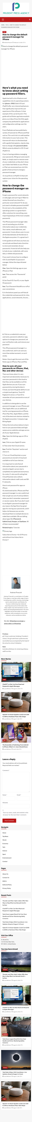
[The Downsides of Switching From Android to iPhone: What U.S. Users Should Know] (16, 733)
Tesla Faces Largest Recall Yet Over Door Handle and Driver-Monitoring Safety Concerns (14, 916)
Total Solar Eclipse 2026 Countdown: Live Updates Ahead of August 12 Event (14, 923)
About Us (5, 874)
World (4, 840)
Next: (15, 649)
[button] (3, 19)
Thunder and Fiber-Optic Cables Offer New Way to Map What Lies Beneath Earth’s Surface (15, 903)
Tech (4, 32)
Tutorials (16, 527)
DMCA (4, 881)
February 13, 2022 (18, 42)
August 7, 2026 (16, 719)
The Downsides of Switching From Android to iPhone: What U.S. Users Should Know (15, 746)
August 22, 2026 (16, 688)
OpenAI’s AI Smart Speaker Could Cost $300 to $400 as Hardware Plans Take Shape (15, 716)
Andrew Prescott (8, 42)
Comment (6, 770)
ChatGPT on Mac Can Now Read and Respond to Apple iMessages (13, 685)
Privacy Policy (6, 888)
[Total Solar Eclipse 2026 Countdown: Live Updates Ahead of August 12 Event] (16, 1060)
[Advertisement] (16, 68)
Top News (5, 836)
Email (19, 795)
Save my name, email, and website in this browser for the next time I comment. (15, 814)
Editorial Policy (7, 885)
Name (4, 795)
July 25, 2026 (16, 749)
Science (4, 850)
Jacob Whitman (7, 688)
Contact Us (5, 877)
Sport (4, 854)
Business (5, 1034)
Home (4, 833)
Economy (5, 843)
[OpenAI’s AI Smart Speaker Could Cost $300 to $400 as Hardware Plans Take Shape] (16, 702)
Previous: (15, 638)
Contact (4, 861)
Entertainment (6, 858)
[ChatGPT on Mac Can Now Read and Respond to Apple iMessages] (16, 672)
